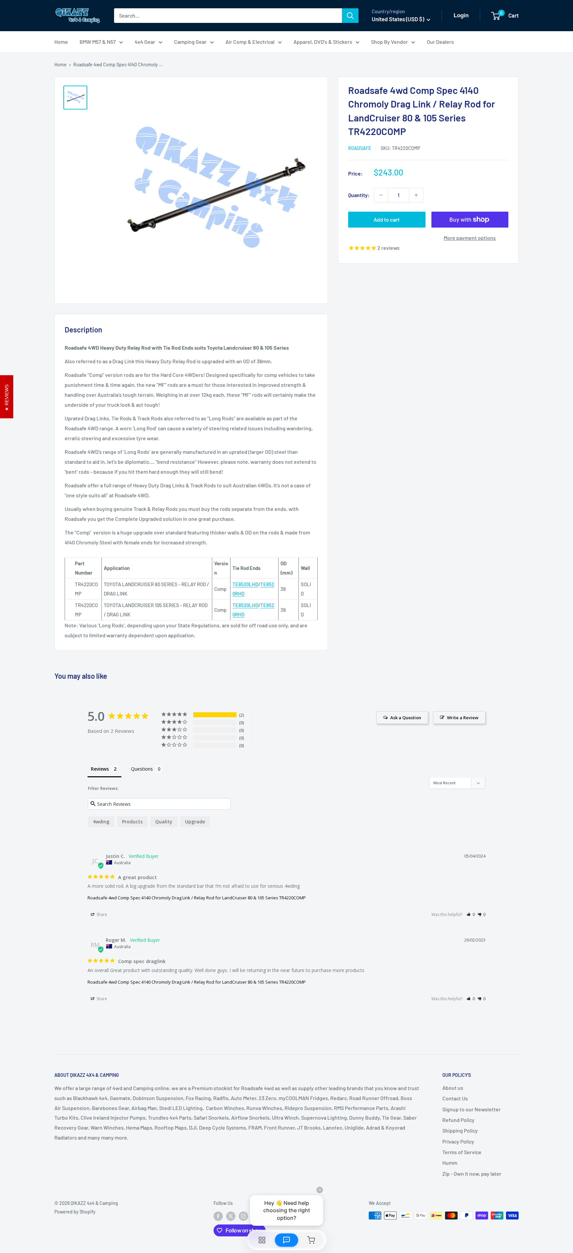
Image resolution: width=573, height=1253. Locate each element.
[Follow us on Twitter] (230, 1216)
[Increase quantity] (416, 195)
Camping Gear (190, 41)
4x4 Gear (145, 41)
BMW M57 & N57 (98, 41)
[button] (471, 914)
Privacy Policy (458, 1141)
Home (61, 41)
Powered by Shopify (75, 1212)
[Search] (350, 15)
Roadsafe (359, 148)
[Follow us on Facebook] (218, 1216)
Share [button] (101, 914)
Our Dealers (440, 41)
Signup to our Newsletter (471, 1109)
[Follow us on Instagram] (243, 1216)
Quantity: (359, 195)
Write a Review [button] (462, 718)
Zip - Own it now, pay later (471, 1173)
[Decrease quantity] (381, 195)
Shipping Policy (460, 1130)
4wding (101, 821)
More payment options (470, 238)
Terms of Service (461, 1152)
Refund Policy (458, 1120)
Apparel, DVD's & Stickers (322, 41)
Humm (449, 1162)
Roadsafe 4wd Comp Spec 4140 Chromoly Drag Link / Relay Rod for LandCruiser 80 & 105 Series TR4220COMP (197, 898)
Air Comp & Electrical (250, 41)
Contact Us (455, 1098)
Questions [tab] (142, 769)
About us (452, 1087)
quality (163, 821)
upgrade (195, 821)
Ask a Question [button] (405, 718)
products (132, 821)
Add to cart (387, 219)
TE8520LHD (245, 584)
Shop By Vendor (389, 41)
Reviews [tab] (100, 769)
